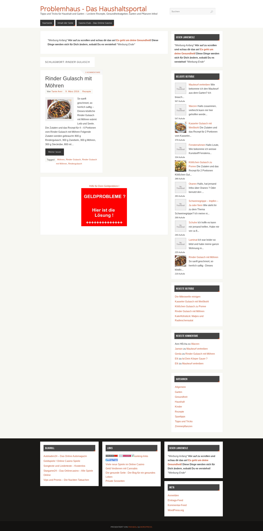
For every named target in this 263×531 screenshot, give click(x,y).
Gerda (178, 353)
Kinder (178, 406)
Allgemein (180, 387)
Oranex (193, 183)
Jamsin (179, 348)
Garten (178, 392)
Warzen (193, 106)
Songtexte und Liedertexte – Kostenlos (64, 466)
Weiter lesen (54, 152)
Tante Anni (56, 91)
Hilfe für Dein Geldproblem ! (104, 186)
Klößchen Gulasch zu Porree (190, 306)
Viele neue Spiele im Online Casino (125, 464)
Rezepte (86, 91)
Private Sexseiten (115, 481)
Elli (176, 358)
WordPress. (146, 527)
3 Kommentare (92, 72)
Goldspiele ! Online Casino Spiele (62, 461)
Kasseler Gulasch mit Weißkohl (192, 301)
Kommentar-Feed (177, 505)
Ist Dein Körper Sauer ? (194, 358)
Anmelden (173, 495)
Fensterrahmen (197, 145)
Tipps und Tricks (184, 421)
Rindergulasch (75, 164)
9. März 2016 (72, 91)
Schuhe (193, 222)
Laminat (193, 240)
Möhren (61, 159)
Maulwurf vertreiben (199, 84)
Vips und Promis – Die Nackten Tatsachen (66, 480)
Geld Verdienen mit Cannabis (121, 468)
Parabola (133, 527)
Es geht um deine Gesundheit (133, 40)
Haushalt (180, 401)
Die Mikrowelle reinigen (187, 296)
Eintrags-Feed (175, 500)
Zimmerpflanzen (183, 426)
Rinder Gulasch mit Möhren (203, 257)
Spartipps (180, 416)
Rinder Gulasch (73, 159)
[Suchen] (211, 11)
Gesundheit (181, 397)
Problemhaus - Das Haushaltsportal (93, 8)
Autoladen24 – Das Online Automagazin (65, 456)
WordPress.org (176, 510)
